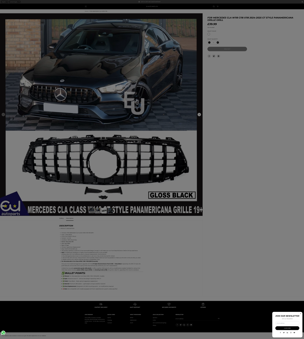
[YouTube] (294, 332)
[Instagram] (291, 332)
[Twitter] (284, 332)
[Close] (300, 313)
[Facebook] (280, 332)
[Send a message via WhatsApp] (3, 332)
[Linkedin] (287, 332)
